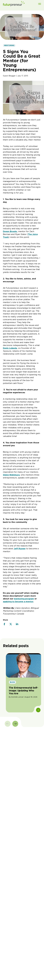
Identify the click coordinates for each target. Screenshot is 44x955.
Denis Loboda (10, 348)
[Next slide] (15, 724)
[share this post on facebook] (4, 624)
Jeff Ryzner (20, 548)
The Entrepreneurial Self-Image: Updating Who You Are (23, 690)
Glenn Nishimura (11, 475)
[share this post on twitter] (10, 624)
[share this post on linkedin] (17, 624)
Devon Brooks (10, 231)
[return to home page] (14, 4)
